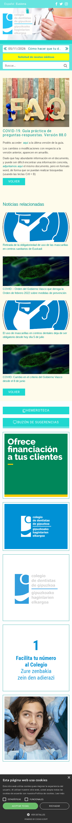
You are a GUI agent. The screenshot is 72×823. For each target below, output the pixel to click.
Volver (14, 181)
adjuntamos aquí (13, 166)
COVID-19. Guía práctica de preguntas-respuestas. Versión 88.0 (34, 133)
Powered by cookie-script (36, 819)
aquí (25, 142)
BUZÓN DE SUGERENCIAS (38, 422)
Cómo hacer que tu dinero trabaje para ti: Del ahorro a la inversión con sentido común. (34, 48)
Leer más (59, 793)
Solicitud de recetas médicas (36, 56)
